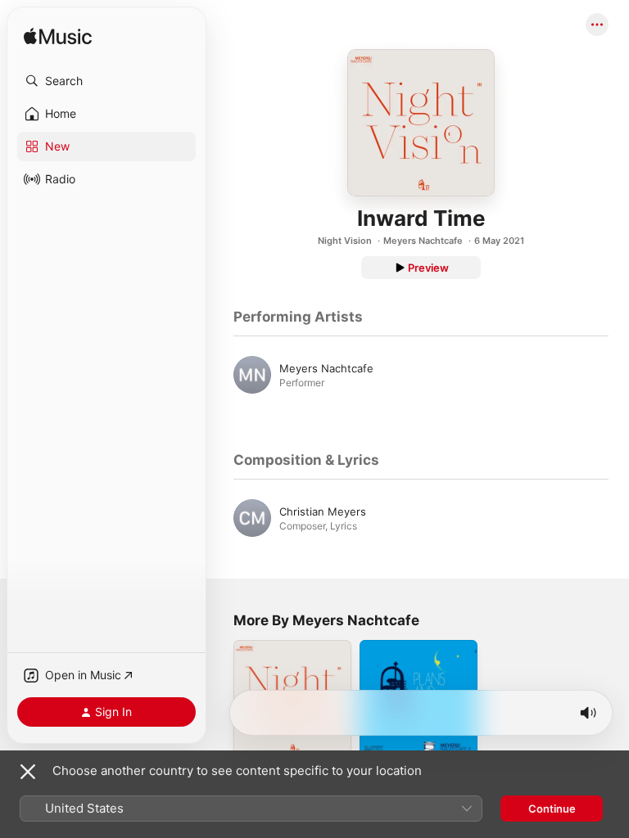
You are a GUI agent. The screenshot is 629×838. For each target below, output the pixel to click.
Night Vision (345, 240)
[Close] (27, 771)
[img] (58, 37)
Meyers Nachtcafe (423, 240)
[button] (106, 81)
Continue (552, 808)
